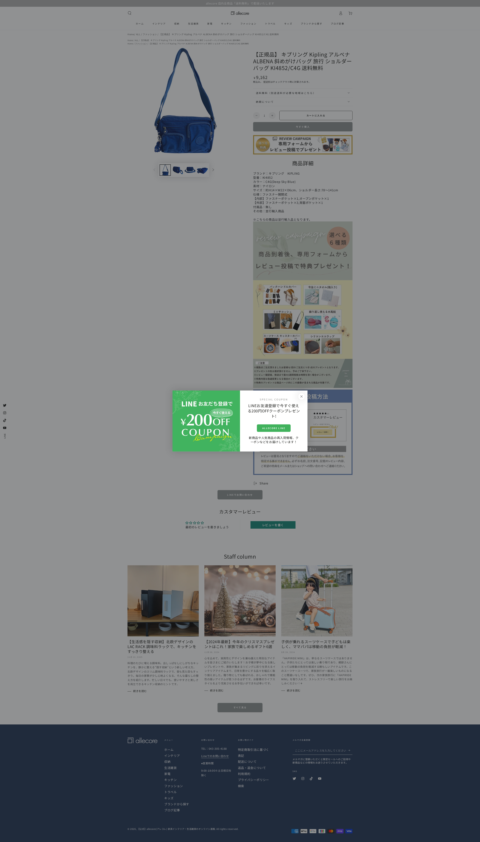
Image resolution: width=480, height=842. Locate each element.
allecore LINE (273, 428)
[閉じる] (301, 396)
